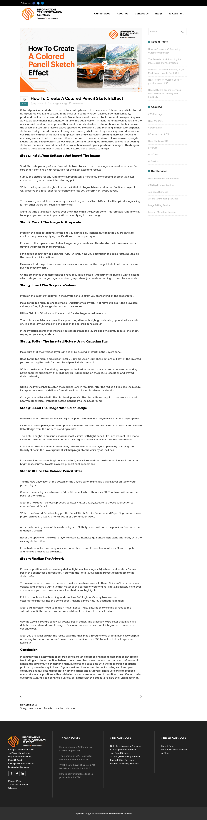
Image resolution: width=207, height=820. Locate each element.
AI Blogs (165, 753)
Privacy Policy (15, 781)
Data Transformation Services (163, 178)
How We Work (155, 121)
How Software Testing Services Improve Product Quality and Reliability (164, 93)
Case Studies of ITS (158, 141)
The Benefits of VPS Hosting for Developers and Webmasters (75, 758)
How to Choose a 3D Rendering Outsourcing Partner (75, 749)
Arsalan (40, 103)
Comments (77, 103)
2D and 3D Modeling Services (163, 198)
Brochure (152, 148)
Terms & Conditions (18, 784)
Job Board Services (158, 192)
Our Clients (154, 154)
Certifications (155, 127)
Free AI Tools (168, 746)
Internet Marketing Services (162, 212)
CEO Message (155, 114)
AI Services (153, 161)
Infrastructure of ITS (158, 134)
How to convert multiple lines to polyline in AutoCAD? (76, 776)
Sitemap (12, 788)
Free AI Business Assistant (174, 749)
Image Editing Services (160, 205)
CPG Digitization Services (161, 185)
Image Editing (60, 103)
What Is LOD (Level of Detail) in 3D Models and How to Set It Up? (77, 767)
